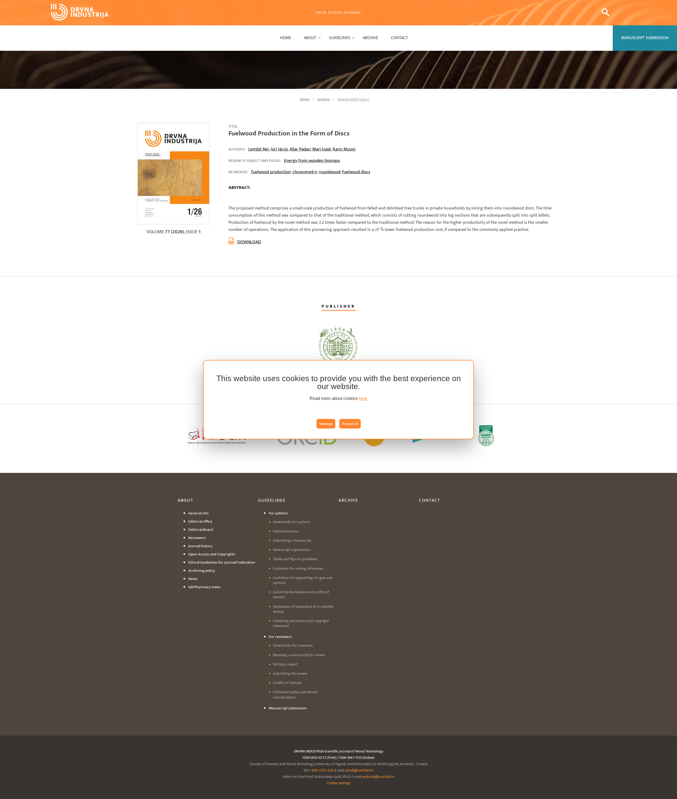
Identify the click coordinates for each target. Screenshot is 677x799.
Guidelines (339, 38)
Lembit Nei (258, 149)
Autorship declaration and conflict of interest (301, 594)
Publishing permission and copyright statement (301, 623)
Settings (326, 424)
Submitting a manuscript (292, 540)
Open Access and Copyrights (211, 554)
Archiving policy (201, 570)
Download (249, 242)
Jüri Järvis (279, 149)
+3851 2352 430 (321, 770)
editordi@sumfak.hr (378, 777)
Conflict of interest (287, 683)
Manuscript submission (288, 708)
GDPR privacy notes (204, 587)
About (310, 38)
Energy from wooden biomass (312, 160)
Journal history (200, 546)
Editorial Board (200, 529)
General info (198, 513)
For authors (278, 513)
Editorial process (286, 531)
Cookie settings (339, 783)
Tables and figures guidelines (295, 559)
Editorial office (200, 521)
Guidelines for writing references (298, 568)
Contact (399, 38)
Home (285, 38)
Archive (370, 38)
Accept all (350, 424)
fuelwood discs (356, 172)
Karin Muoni (344, 149)
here (363, 398)
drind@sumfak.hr (359, 770)
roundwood (329, 172)
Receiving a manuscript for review (299, 655)
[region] (338, 399)
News (193, 579)
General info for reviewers (293, 645)
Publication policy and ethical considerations (295, 694)
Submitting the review (290, 673)
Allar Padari (300, 149)
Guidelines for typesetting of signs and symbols (302, 580)
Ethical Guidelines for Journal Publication (221, 562)
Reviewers (197, 538)
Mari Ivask (321, 149)
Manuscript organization (291, 550)
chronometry (304, 172)
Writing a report (285, 664)
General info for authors (291, 522)
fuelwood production (271, 172)
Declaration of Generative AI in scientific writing (303, 609)
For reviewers (280, 636)
